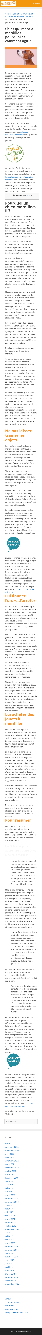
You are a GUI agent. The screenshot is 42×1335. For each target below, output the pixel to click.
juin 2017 (8, 1232)
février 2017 (9, 1239)
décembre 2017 (11, 1222)
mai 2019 (8, 1188)
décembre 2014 (11, 1277)
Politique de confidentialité (16, 1312)
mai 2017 (8, 1236)
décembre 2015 (11, 1256)
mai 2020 (8, 1174)
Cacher (28, 195)
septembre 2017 (11, 1229)
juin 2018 (8, 1205)
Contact (7, 1298)
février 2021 (9, 1164)
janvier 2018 (9, 1219)
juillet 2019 (9, 1184)
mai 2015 (8, 1267)
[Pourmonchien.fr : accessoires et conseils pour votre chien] (8, 3)
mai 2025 (8, 1143)
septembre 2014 (11, 1284)
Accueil (8, 13)
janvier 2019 (9, 1195)
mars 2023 (9, 1157)
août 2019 (8, 1181)
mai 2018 (8, 1208)
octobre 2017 (10, 1226)
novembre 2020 (11, 1167)
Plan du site (9, 1305)
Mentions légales (11, 1309)
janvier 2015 (9, 1274)
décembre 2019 (11, 1178)
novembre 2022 (11, 1160)
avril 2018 (8, 1212)
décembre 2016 (11, 1246)
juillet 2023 (9, 1154)
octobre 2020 (10, 1171)
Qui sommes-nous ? (13, 1302)
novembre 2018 (11, 1202)
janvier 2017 (9, 1243)
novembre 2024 (11, 1147)
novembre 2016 (11, 1250)
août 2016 (8, 1253)
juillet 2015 (9, 1260)
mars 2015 (9, 1270)
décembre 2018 (11, 1198)
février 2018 (9, 1215)
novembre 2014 (11, 1280)
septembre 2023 (11, 1150)
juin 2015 (8, 1263)
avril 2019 (8, 1191)
